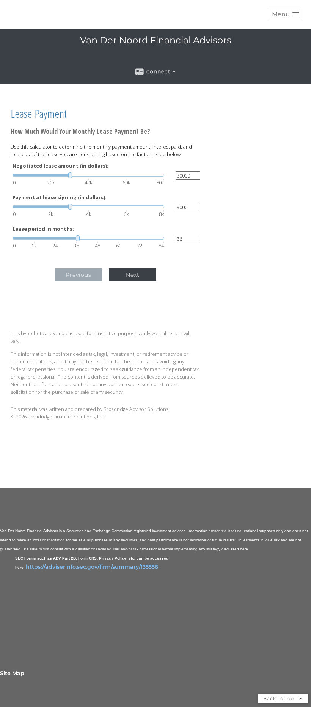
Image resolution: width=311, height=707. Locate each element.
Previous (78, 274)
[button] (285, 14)
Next (133, 274)
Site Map (12, 673)
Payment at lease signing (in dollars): (60, 197)
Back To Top (279, 698)
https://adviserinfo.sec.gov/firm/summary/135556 (92, 566)
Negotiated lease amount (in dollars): (60, 165)
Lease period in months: (43, 229)
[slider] (88, 175)
